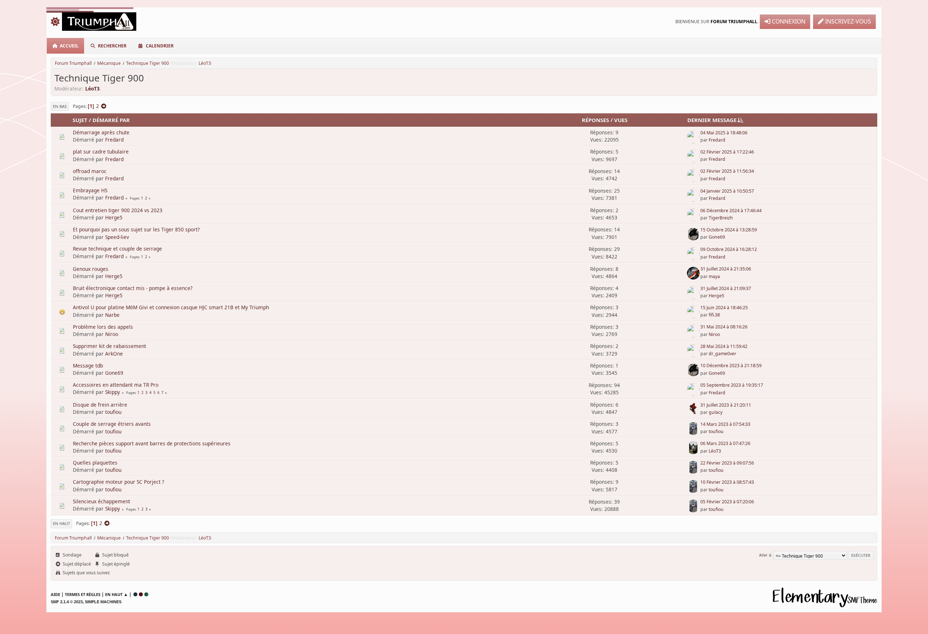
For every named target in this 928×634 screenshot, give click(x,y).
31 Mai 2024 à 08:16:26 (723, 327)
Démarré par (111, 119)
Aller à (765, 555)
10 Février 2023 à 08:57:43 (727, 482)
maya (714, 276)
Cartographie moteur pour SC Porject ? (118, 481)
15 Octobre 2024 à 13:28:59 (728, 230)
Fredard (114, 139)
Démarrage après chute (101, 132)
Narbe (112, 314)
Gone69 (717, 237)
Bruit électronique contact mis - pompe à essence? (132, 288)
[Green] (146, 594)
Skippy (112, 392)
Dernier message (712, 119)
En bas (60, 106)
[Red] (141, 594)
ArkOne (114, 353)
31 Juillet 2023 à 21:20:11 (725, 405)
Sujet (79, 119)
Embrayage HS (90, 190)
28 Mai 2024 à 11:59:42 (723, 346)
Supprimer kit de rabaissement (109, 346)
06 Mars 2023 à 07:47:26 (725, 443)
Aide (55, 594)
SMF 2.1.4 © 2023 (67, 602)
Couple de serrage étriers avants (112, 423)
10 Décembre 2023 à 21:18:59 (731, 365)
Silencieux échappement (101, 501)
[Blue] (135, 594)
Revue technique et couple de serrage (117, 248)
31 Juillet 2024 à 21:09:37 (725, 288)
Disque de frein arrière (100, 404)
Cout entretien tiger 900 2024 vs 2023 (117, 210)
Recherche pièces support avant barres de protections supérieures (152, 443)
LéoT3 (205, 63)
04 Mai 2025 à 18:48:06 (723, 133)
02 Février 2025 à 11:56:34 (727, 171)
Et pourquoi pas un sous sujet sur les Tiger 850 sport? (136, 229)
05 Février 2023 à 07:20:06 (727, 502)
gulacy (715, 412)
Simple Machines (103, 602)
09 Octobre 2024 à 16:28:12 (728, 249)
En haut (61, 523)
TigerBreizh (721, 218)
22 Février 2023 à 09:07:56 (727, 463)
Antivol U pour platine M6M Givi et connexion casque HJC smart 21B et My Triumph (171, 307)
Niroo (111, 334)
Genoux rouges (90, 268)
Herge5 (114, 217)
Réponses (595, 119)
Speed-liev (117, 237)
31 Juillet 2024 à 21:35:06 (725, 269)
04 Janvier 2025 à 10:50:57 (727, 191)
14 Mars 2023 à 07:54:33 (725, 424)
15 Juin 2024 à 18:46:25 (724, 308)
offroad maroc (90, 171)
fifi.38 (714, 315)
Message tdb (88, 365)
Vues (620, 119)
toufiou (113, 411)
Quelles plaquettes (95, 462)
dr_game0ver (722, 353)
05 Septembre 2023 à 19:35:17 (731, 385)
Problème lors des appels (103, 326)
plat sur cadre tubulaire (101, 151)
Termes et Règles (82, 594)
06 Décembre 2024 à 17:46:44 (731, 210)
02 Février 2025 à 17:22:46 (727, 152)
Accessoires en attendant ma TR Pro (115, 384)
